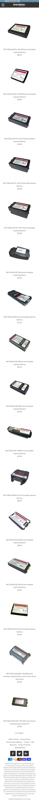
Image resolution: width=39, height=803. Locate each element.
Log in (36, 1)
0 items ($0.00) (27, 1)
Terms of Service (24, 745)
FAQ (32, 742)
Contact (27, 742)
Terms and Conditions (14, 742)
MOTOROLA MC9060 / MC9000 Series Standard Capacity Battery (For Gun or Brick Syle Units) (19, 676)
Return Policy (14, 739)
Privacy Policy (25, 739)
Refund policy (20, 747)
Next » (22, 733)
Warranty (13, 745)
